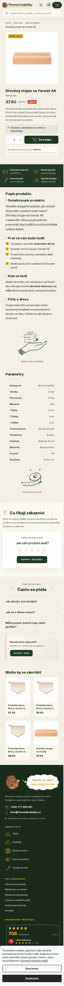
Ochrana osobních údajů (34, 960)
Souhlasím (32, 978)
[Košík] (57, 5)
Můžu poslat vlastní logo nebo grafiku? (25, 626)
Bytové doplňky (32, 22)
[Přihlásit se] (48, 5)
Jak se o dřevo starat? (20, 614)
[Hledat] (6, 13)
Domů (8, 22)
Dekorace (18, 22)
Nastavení (32, 968)
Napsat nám (21, 655)
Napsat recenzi (32, 559)
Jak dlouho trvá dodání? (21, 603)
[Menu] (41, 5)
